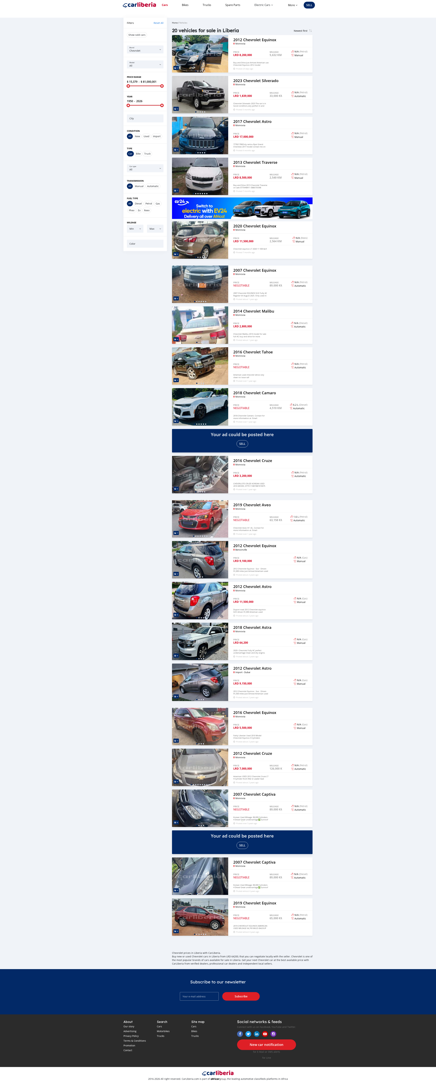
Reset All (159, 23)
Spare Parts (232, 5)
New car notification (266, 1044)
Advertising (129, 1031)
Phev (131, 210)
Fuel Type (132, 198)
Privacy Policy (131, 1036)
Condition (133, 130)
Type (129, 148)
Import (157, 136)
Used (146, 136)
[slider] (128, 86)
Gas (158, 203)
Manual (139, 186)
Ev (139, 210)
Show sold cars (136, 34)
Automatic (153, 186)
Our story (128, 1026)
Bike (138, 153)
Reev (147, 210)
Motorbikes (163, 1031)
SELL (309, 5)
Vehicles (183, 22)
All (129, 136)
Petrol (148, 203)
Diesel (138, 203)
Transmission (135, 180)
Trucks (207, 5)
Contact (127, 1050)
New (137, 136)
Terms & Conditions (134, 1040)
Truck (147, 153)
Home (175, 22)
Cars (165, 5)
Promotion (129, 1045)
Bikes (185, 5)
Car (130, 153)
